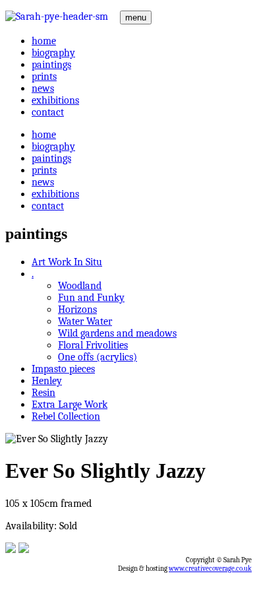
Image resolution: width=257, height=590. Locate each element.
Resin (43, 393)
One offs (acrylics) (97, 357)
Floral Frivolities (93, 345)
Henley (47, 381)
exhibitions (55, 100)
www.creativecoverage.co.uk (210, 568)
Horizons (77, 309)
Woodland (79, 286)
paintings (51, 65)
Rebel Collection (66, 416)
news (43, 88)
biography (53, 53)
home (44, 41)
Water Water (85, 321)
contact (48, 112)
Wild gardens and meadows (117, 333)
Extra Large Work (69, 404)
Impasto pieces (63, 369)
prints (44, 76)
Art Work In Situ (67, 262)
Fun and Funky (91, 298)
